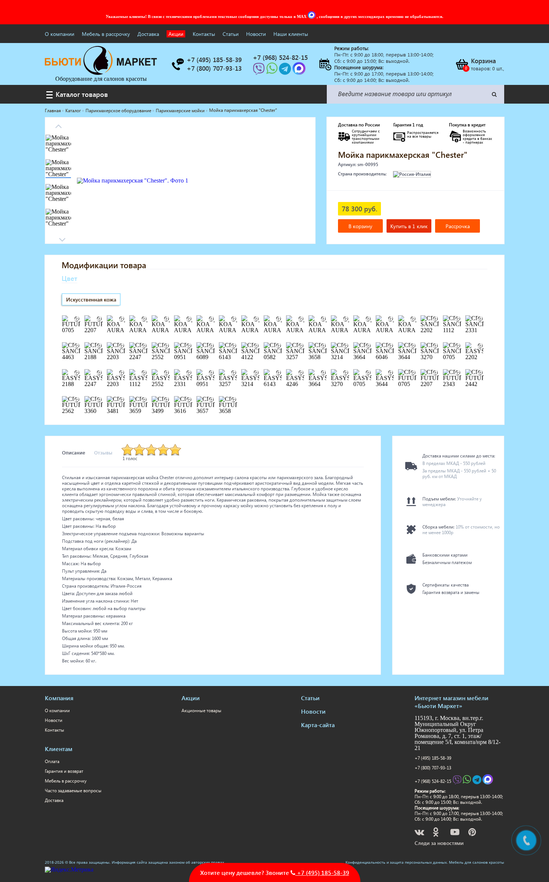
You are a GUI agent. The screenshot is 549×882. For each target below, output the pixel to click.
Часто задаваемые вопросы (73, 790)
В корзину (360, 226)
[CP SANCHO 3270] (435, 346)
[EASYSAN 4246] (300, 373)
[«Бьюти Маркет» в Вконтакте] (420, 833)
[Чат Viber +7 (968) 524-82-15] (259, 71)
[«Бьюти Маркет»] (101, 73)
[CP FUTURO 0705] (412, 373)
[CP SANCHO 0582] (278, 346)
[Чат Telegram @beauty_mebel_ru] (285, 71)
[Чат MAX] (312, 16)
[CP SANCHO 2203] (121, 346)
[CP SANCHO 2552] (166, 346)
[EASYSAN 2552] (166, 373)
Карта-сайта (318, 725)
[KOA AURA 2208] (233, 319)
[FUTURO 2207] (99, 319)
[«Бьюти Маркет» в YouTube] (455, 833)
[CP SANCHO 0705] (457, 346)
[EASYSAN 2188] (76, 373)
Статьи (231, 33)
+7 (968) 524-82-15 (433, 781)
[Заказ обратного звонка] (177, 64)
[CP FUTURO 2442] (480, 373)
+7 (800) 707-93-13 (433, 768)
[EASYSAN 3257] (233, 373)
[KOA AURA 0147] (121, 319)
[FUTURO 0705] (76, 319)
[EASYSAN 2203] (121, 373)
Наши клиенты (290, 33)
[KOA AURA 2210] (278, 319)
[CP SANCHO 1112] (457, 319)
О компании (59, 33)
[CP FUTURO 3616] (188, 400)
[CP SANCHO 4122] (256, 346)
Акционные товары (201, 710)
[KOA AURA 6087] (412, 319)
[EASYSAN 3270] (345, 373)
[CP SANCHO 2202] (435, 319)
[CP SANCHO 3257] (300, 346)
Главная (53, 110)
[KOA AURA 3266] (300, 319)
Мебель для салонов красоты (476, 862)
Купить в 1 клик (409, 226)
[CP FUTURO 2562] (76, 400)
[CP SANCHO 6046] (390, 346)
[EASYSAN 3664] (323, 373)
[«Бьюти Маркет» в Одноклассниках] (436, 833)
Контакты (204, 33)
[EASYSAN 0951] (211, 373)
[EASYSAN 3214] (256, 373)
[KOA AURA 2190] (211, 319)
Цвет (69, 278)
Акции (175, 33)
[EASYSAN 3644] (390, 373)
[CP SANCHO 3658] (323, 346)
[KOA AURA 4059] (368, 319)
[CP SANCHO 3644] (412, 346)
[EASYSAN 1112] (144, 373)
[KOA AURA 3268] (345, 319)
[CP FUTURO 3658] (233, 400)
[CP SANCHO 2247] (144, 346)
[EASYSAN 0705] (368, 373)
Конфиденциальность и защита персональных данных (396, 862)
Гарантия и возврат (64, 771)
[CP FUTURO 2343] (457, 373)
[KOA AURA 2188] (188, 319)
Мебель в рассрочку (106, 33)
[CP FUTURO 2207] (435, 373)
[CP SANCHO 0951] (188, 346)
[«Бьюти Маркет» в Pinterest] (472, 833)
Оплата (52, 761)
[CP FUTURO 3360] (99, 400)
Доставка (148, 33)
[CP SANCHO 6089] (211, 346)
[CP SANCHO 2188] (99, 346)
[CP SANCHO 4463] (76, 346)
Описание (73, 452)
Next (58, 124)
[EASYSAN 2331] (188, 373)
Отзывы (103, 452)
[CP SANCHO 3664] (368, 346)
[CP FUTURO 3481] (121, 400)
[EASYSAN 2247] (99, 373)
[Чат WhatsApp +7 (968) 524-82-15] (272, 71)
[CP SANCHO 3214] (345, 346)
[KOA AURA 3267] (323, 319)
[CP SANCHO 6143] (233, 346)
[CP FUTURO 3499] (166, 400)
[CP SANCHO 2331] (480, 319)
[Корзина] (461, 64)
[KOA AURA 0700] (144, 319)
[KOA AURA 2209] (256, 319)
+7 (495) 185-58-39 (433, 758)
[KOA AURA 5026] (390, 319)
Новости (256, 33)
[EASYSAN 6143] (278, 373)
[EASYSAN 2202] (480, 346)
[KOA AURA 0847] (166, 319)
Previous (62, 237)
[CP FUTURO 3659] (144, 400)
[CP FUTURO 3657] (211, 400)
